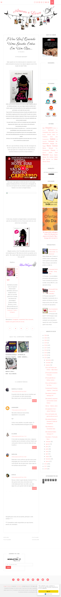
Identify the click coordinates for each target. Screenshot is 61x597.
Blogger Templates (7, 586)
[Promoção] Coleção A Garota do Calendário (54, 291)
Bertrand (50, 130)
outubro (48, 365)
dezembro (48, 360)
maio (47, 451)
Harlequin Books (54, 141)
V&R (52, 159)
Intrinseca (46, 143)
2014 (45, 355)
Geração (45, 141)
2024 (45, 335)
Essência (45, 136)
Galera (52, 139)
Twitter (15, 310)
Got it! (48, 591)
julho (47, 446)
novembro (48, 362)
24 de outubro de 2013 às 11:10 (19, 436)
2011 (45, 466)
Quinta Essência (54, 152)
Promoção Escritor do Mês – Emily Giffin (53, 271)
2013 (45, 357)
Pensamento (46, 150)
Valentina (57, 159)
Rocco (51, 155)
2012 (45, 464)
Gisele (14, 474)
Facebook (9, 310)
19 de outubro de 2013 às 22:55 (19, 410)
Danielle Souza (17, 389)
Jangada (52, 143)
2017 (45, 347)
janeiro (47, 461)
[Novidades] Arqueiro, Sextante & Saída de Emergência (51, 421)
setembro (48, 441)
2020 (45, 340)
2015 (45, 352)
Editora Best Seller (53, 134)
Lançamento (22, 319)
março (47, 456)
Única (48, 161)
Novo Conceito (29, 319)
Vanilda (14, 454)
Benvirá (44, 130)
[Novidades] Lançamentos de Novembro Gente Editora (52, 401)
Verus (44, 161)
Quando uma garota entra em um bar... (15, 321)
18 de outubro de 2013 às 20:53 (19, 391)
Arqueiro (49, 128)
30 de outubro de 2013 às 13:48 (19, 456)
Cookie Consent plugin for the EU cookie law (48, 594)
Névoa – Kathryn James (52, 406)
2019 (45, 343)
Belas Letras (56, 128)
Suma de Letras (48, 157)
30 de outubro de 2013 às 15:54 (19, 477)
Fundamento (46, 139)
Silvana (14, 433)
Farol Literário (55, 136)
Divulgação (15, 319)
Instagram (12, 312)
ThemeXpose (19, 586)
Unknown (15, 407)
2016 (45, 350)
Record (45, 155)
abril (47, 454)
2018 (45, 345)
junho (47, 449)
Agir (44, 128)
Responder (34, 400)
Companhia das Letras (49, 132)
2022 (45, 338)
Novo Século (48, 148)
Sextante (57, 155)
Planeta (53, 150)
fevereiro (48, 459)
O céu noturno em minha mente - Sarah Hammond (54, 252)
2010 (45, 469)
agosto (47, 444)
